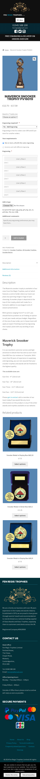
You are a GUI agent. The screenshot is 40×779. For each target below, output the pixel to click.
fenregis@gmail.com (15, 672)
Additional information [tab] (10, 269)
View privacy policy (28, 775)
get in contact (13, 397)
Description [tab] (6, 263)
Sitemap (20, 750)
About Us (20, 739)
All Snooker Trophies (29, 250)
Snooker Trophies (16, 250)
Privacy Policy (11, 743)
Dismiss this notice (11, 775)
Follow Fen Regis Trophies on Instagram (24, 31)
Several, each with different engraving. (17, 147)
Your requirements (9, 138)
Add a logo (6, 202)
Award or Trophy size (10, 114)
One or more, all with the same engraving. (19, 143)
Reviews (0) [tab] (6, 275)
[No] (37, 771)
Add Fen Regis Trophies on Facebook (15, 31)
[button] (34, 59)
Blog (28, 739)
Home (7, 50)
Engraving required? (11, 123)
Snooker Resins (7, 252)
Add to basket (19, 238)
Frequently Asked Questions (15, 746)
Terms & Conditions (26, 743)
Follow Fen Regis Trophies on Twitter (20, 31)
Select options (20, 464)
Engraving (7, 151)
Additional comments (10, 216)
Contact (32, 746)
